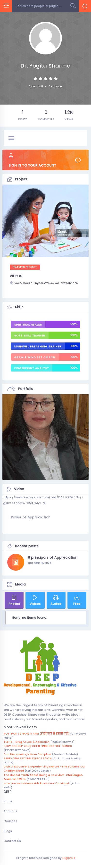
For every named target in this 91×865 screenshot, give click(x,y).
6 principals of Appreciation (52, 557)
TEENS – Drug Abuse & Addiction (27, 742)
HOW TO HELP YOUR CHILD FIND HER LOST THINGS (38, 746)
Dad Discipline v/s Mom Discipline (27, 754)
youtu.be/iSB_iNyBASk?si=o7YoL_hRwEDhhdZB (46, 283)
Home (8, 801)
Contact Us (12, 841)
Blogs (8, 831)
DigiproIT (68, 858)
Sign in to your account (32, 165)
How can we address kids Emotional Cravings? (37, 783)
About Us (10, 811)
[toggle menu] (11, 138)
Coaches (10, 821)
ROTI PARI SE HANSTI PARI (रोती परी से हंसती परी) (36, 734)
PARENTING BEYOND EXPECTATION (27, 758)
